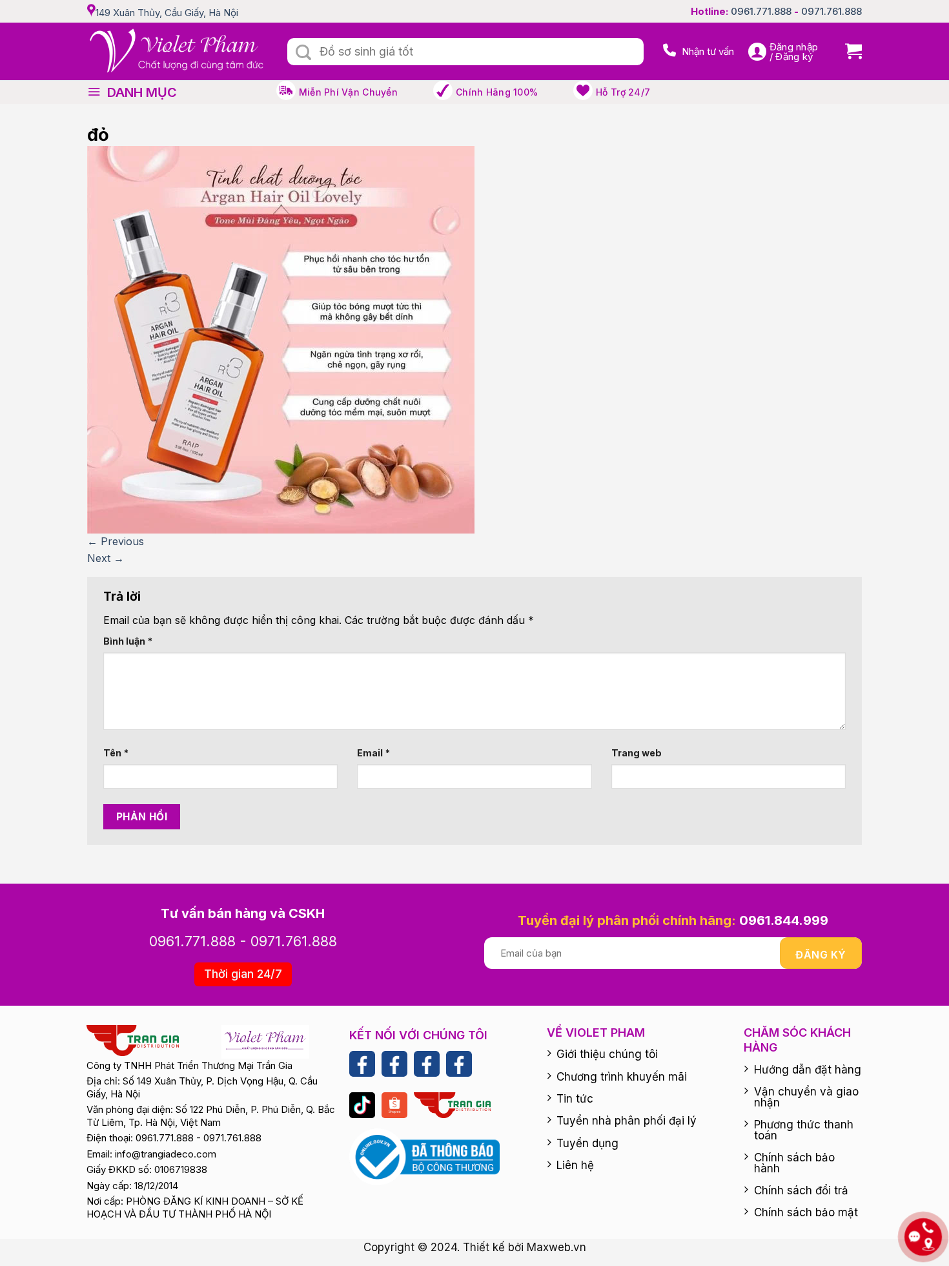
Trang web (636, 752)
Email (373, 752)
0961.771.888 (761, 11)
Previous (115, 541)
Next (105, 558)
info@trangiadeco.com (165, 1154)
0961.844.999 (783, 920)
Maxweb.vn (556, 1247)
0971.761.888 (831, 11)
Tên (115, 752)
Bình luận (127, 641)
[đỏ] (280, 339)
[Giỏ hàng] (848, 51)
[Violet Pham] (177, 51)
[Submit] (303, 53)
